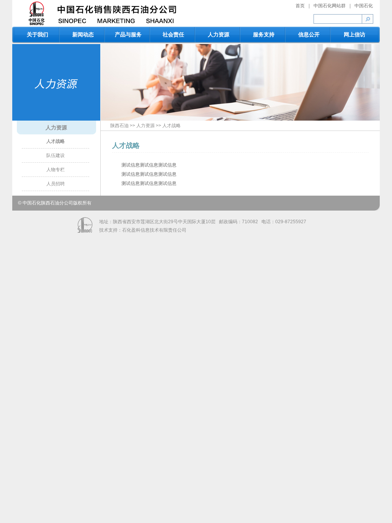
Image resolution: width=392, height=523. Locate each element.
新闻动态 (83, 34)
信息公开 (309, 34)
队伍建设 (55, 155)
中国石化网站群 (330, 5)
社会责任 (173, 34)
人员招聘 (55, 183)
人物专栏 (55, 169)
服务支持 (263, 34)
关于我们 (37, 34)
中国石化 (363, 5)
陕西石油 (119, 125)
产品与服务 (128, 34)
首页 (300, 5)
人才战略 (55, 141)
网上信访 (354, 34)
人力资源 (218, 34)
